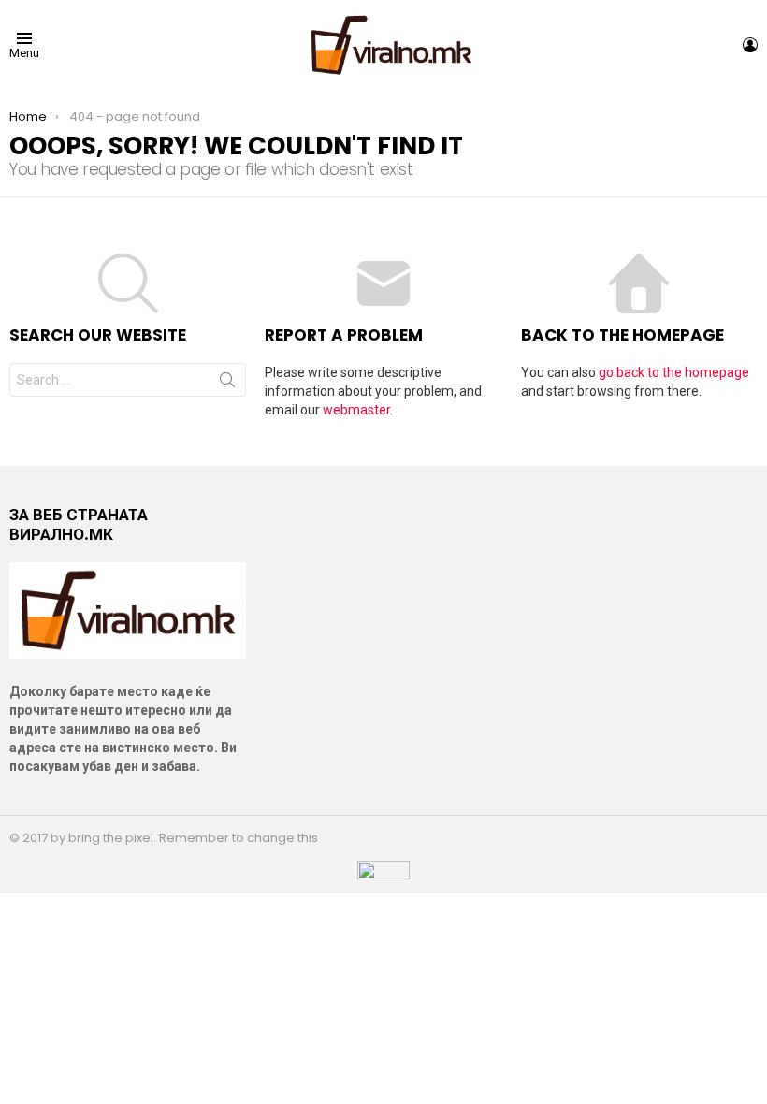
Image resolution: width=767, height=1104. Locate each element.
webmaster (356, 409)
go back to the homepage (674, 372)
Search (227, 383)
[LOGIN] (750, 45)
